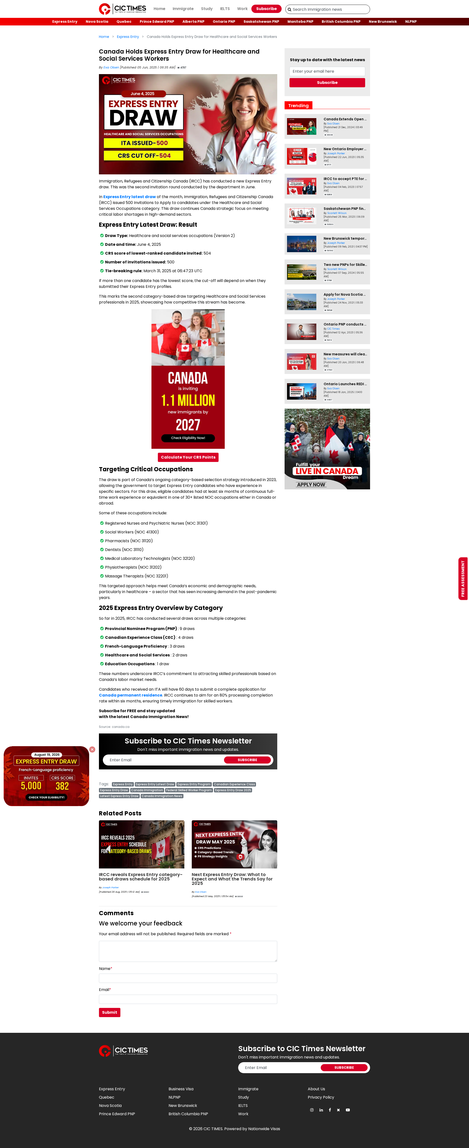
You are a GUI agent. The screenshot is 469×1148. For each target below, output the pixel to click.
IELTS (225, 8)
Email (105, 989)
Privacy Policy (321, 1097)
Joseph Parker (110, 887)
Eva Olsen (112, 67)
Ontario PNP (224, 21)
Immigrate (183, 8)
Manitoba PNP (300, 21)
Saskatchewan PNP (261, 21)
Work (242, 8)
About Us (316, 1089)
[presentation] (108, 845)
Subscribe (266, 8)
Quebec (124, 21)
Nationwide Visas (264, 1129)
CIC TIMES (213, 1129)
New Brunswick (383, 21)
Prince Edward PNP (157, 21)
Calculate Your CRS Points (188, 457)
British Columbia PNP (341, 21)
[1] (289, 9)
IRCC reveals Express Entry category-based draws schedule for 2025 (141, 876)
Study (207, 8)
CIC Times (333, 329)
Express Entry (64, 21)
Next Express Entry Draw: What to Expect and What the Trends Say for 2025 (232, 878)
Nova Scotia (97, 21)
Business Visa (181, 1089)
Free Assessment (463, 579)
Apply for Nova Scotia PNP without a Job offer (365, 294)
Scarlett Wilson (337, 213)
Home (159, 8)
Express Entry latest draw (129, 197)
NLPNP (411, 21)
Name (105, 968)
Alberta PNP (193, 21)
